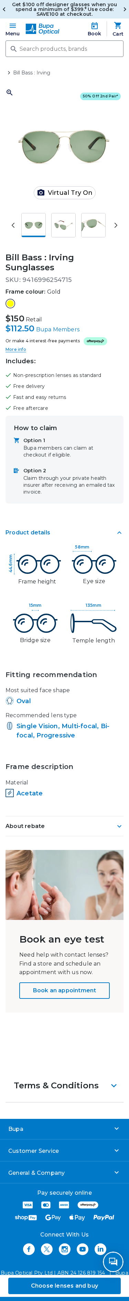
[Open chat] (113, 1262)
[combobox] (64, 48)
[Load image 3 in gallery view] (93, 225)
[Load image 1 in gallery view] (33, 225)
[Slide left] (13, 225)
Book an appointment (64, 990)
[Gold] (10, 303)
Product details (28, 532)
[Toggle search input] (13, 48)
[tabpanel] (64, 679)
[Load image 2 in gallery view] (63, 225)
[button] (64, 1085)
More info (16, 349)
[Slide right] (115, 225)
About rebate (25, 826)
